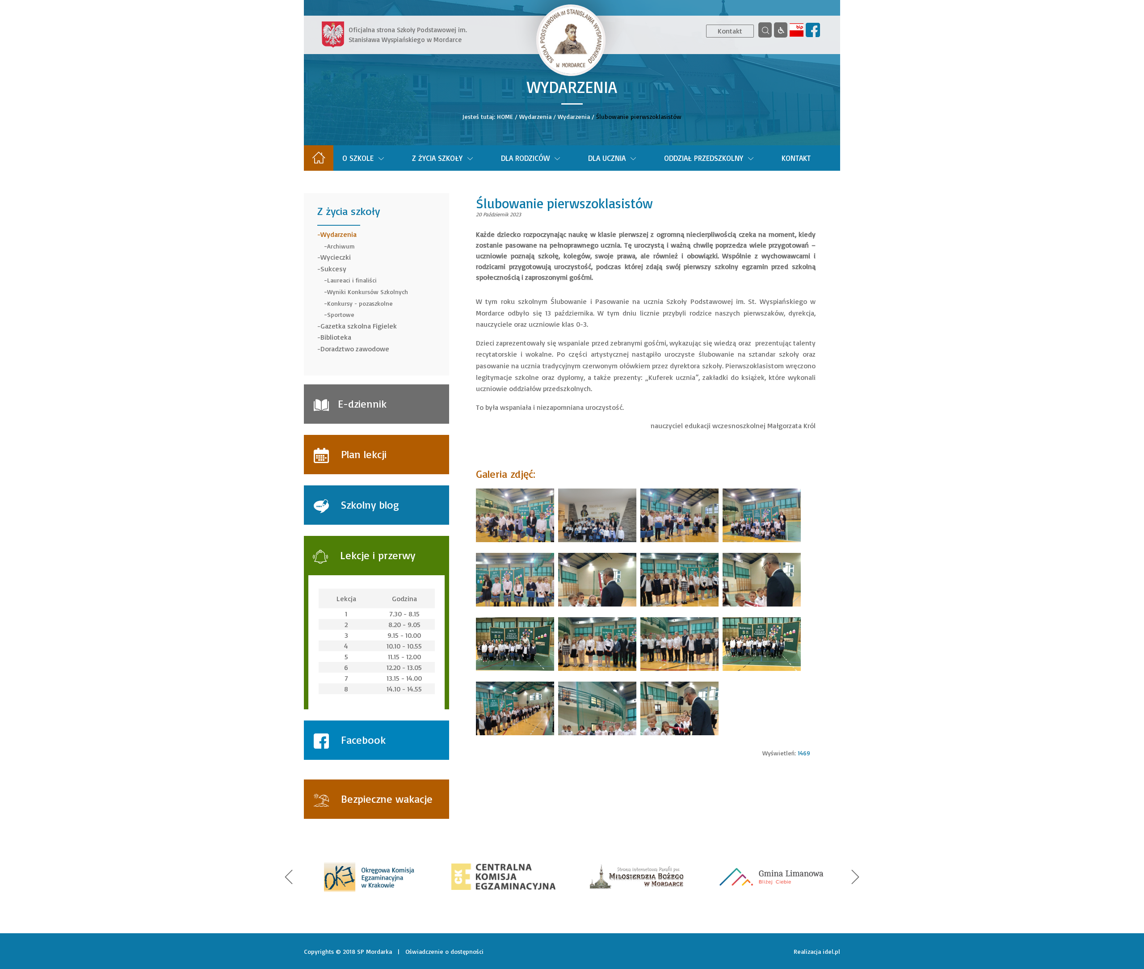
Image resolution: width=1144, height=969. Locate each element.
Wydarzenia (535, 116)
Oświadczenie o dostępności (444, 951)
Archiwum (341, 246)
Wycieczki (335, 257)
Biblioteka (335, 337)
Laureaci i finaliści (352, 280)
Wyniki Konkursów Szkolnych (367, 291)
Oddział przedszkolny (703, 158)
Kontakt (730, 30)
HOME (505, 116)
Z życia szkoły (437, 158)
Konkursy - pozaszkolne (360, 303)
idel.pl (831, 951)
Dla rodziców (525, 158)
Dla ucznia (607, 158)
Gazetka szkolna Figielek (358, 325)
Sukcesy (333, 268)
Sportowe (340, 314)
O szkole (358, 158)
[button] (289, 877)
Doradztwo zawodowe (354, 348)
